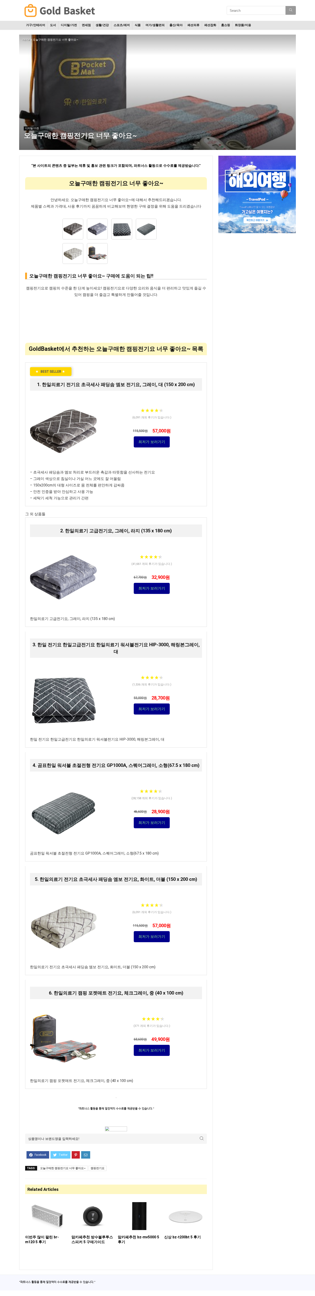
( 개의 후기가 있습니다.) (151, 417)
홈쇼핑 (225, 25)
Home (26, 39)
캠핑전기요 (97, 1168)
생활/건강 (102, 25)
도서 (53, 25)
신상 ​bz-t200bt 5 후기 (182, 1237)
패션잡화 (210, 25)
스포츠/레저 (122, 25)
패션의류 (193, 25)
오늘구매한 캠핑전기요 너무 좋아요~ (63, 1168)
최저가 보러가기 (151, 442)
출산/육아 (176, 25)
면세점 (86, 25)
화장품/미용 (243, 25)
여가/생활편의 (155, 25)
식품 (138, 25)
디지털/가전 (69, 25)
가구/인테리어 (35, 25)
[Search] (290, 10)
